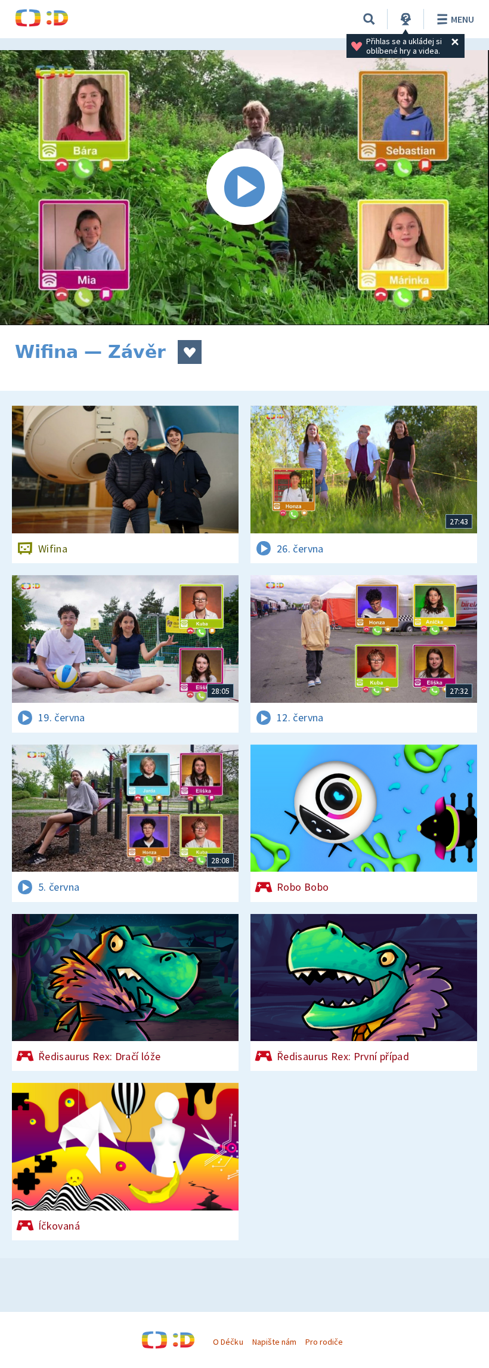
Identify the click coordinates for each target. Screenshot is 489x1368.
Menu (462, 19)
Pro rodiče (324, 1341)
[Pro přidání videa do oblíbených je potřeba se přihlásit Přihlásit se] (190, 352)
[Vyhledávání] (369, 19)
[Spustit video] (244, 187)
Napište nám (274, 1341)
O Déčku (228, 1341)
